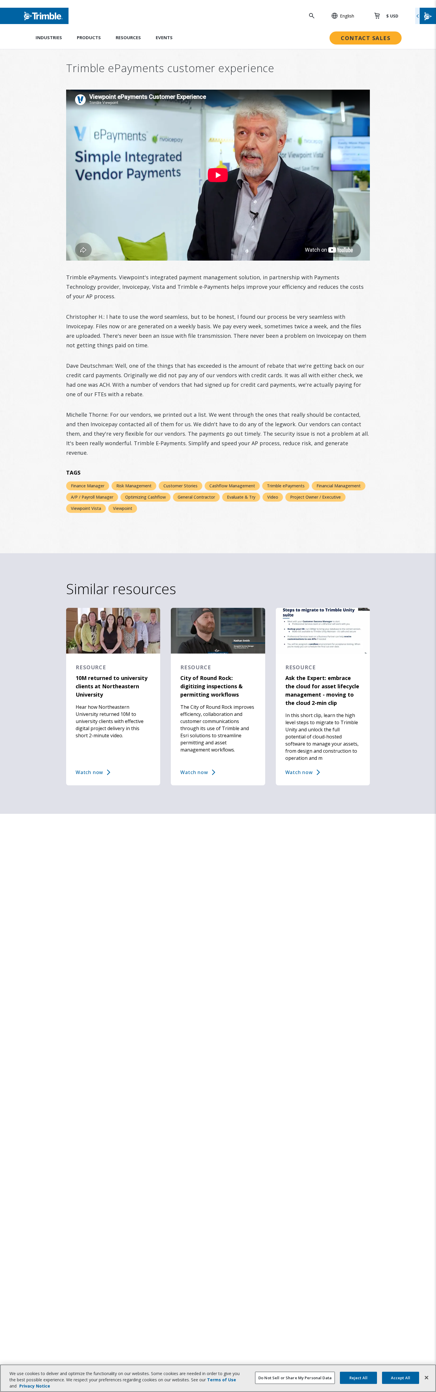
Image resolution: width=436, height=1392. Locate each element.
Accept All (400, 1377)
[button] (339, 16)
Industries (49, 37)
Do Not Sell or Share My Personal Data (295, 1377)
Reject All (358, 1377)
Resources (128, 37)
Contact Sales (365, 38)
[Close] (426, 1377)
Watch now (89, 772)
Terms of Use (221, 1380)
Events (164, 37)
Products (89, 37)
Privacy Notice (34, 1386)
